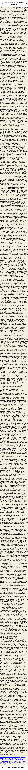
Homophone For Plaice (11, 758)
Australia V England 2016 (17, 762)
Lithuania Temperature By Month (12, 760)
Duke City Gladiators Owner (7, 757)
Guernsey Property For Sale (7, 764)
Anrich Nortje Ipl (17, 761)
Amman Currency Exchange (11, 759)
